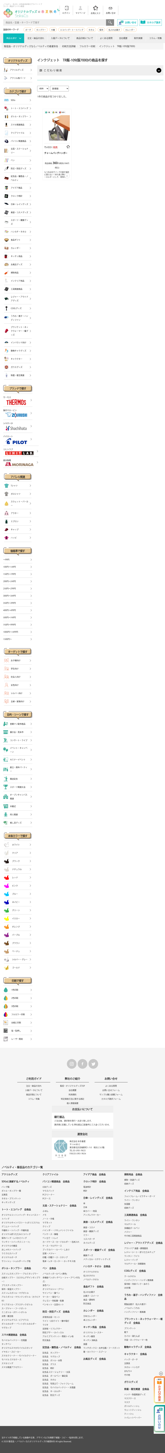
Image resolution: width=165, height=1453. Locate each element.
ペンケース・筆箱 (50, 1234)
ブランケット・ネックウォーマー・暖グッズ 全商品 (143, 1321)
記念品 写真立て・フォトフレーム (58, 1384)
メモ (44, 1215)
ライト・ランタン (132, 1200)
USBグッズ (47, 1187)
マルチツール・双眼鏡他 (135, 1264)
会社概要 (123, 38)
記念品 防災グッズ (51, 1395)
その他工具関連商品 (133, 1236)
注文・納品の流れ (35, 38)
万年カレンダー (90, 1316)
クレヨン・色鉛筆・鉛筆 (53, 1301)
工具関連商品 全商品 (135, 1215)
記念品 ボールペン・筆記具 (55, 1376)
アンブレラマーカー (92, 1215)
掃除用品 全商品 (133, 1174)
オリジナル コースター (93, 1332)
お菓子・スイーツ (91, 1296)
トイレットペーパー (133, 1418)
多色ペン (46, 1285)
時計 (85, 1191)
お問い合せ (111, 13)
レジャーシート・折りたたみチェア (139, 1252)
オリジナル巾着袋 (9, 1246)
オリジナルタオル (91, 1272)
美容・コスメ (89, 1227)
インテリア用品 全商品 (136, 1191)
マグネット (47, 1223)
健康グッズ (88, 1255)
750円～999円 (9, 625)
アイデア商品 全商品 (94, 1174)
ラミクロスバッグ (9, 1253)
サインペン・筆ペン (51, 1293)
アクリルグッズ (9, 1174)
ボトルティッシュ (132, 1406)
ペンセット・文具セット (53, 1305)
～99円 (6, 560)
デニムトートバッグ (10, 1226)
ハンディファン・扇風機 (135, 1312)
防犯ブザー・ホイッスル (53, 1332)
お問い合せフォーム (111, 1090)
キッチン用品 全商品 (94, 1327)
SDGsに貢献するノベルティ (15, 1181)
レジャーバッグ (131, 1260)
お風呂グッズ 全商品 (94, 1359)
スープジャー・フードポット (14, 1308)
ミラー (86, 1235)
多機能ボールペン (132, 1228)
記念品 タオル (49, 1380)
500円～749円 (9, 617)
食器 (85, 1344)
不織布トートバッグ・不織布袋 (15, 1230)
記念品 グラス (49, 1364)
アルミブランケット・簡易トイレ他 (58, 1336)
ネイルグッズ (89, 1243)
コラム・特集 (155, 38)
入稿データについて (60, 38)
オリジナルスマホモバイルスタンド (17, 1348)
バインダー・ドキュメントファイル (58, 1230)
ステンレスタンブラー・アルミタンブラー (20, 1274)
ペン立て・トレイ (50, 1238)
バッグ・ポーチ (131, 1359)
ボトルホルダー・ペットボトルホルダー (19, 1324)
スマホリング (7, 1363)
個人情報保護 (72, 1103)
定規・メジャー (49, 1253)
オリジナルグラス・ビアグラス (15, 1320)
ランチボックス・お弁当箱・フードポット (101, 1348)
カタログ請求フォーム (111, 1099)
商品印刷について (84, 38)
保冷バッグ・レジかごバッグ (14, 1238)
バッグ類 (5, 1187)
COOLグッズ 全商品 (135, 1271)
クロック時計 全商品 (94, 1181)
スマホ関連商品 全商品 (14, 1335)
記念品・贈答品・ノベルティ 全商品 (62, 1347)
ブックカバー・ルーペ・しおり (56, 1250)
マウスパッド (48, 1191)
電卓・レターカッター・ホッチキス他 (59, 1261)
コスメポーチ (89, 1239)
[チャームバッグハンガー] (57, 127)
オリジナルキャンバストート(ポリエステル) (21, 1223)
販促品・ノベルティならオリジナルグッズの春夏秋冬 (32, 1441)
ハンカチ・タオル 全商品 (96, 1266)
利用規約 (72, 1095)
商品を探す (11, 38)
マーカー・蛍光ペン (51, 1297)
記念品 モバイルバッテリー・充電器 (59, 1387)
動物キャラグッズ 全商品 (137, 1347)
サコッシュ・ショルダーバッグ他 (16, 1261)
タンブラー (41, 30)
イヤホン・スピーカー (11, 1352)
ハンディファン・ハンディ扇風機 (138, 1280)
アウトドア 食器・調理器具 (136, 1248)
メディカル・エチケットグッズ (96, 1259)
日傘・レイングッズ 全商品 (98, 1198)
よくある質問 (106, 38)
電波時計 (87, 1187)
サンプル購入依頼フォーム (111, 1095)
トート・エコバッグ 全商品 (16, 1209)
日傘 (85, 1207)
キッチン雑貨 (89, 1336)
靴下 (126, 1332)
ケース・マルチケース (52, 1246)
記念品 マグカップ (51, 1357)
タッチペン (6, 1344)
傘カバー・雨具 (90, 1211)
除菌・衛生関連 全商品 (136, 1389)
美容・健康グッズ (91, 1231)
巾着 (53, 30)
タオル (91, 30)
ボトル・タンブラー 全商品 (16, 1268)
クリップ (46, 1226)
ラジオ (45, 1325)
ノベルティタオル (91, 1279)
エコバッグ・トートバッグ (71, 30)
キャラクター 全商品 (135, 1354)
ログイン (66, 13)
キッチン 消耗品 (90, 1340)
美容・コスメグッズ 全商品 (98, 1222)
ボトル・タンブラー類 (11, 1191)
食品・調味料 (89, 1300)
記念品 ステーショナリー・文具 (56, 1372)
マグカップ (6, 1328)
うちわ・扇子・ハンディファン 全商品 (143, 1297)
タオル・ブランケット (11, 1198)
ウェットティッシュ (132, 1410)
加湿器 (127, 1204)
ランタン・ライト (132, 1256)
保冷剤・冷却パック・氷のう (136, 1284)
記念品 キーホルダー (52, 1391)
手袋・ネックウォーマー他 (135, 1340)
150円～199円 (9, 574)
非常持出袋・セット (51, 1317)
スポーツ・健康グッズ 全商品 (99, 1250)
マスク (127, 1402)
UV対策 (127, 1288)
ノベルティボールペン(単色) (55, 1274)
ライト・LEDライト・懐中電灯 (56, 1321)
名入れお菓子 (114, 30)
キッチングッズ (8, 1202)
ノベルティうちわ (132, 1308)
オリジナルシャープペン (53, 1289)
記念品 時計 (48, 1368)
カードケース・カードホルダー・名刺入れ (61, 1242)
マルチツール (130, 1224)
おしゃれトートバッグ (11, 1250)
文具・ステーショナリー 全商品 (59, 1205)
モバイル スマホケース (11, 1359)
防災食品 (46, 1340)
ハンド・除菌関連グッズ (135, 1394)
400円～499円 (9, 610)
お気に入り (95, 13)
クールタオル (130, 1276)
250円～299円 (9, 588)
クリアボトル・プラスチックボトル (17, 1305)
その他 (127, 1375)
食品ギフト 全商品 (93, 1286)
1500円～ (7, 639)
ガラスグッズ (131, 1382)
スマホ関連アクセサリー (12, 1367)
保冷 (101, 30)
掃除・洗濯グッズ (132, 1180)
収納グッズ (129, 1184)
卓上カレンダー (90, 1320)
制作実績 (138, 38)
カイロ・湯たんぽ (132, 1336)
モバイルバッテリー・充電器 (14, 1340)
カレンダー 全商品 (93, 1311)
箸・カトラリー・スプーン (95, 1352)
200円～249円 (9, 581)
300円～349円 (9, 596)
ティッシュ (129, 1414)
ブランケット (130, 1328)
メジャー (128, 1232)
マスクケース (130, 1398)
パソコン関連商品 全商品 (56, 1181)
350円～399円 (9, 603)
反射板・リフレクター (52, 1329)
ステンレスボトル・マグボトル (15, 1293)
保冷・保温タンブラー (11, 1289)
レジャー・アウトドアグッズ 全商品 (143, 1243)
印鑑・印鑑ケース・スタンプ (55, 1257)
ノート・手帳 (48, 1219)
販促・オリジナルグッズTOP (72, 1086)
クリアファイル (50, 1174)
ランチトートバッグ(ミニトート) (16, 1242)
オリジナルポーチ (9, 1257)
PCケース (47, 1198)
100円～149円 (9, 567)
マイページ (80, 13)
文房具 (4, 1195)
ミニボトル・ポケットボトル (14, 1312)
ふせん (45, 1211)
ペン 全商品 (49, 1268)
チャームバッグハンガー (55, 153)
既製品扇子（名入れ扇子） (135, 1304)
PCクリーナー (48, 1195)
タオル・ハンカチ (132, 1367)
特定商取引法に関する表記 (72, 1099)
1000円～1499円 (10, 632)
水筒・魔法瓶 (7, 1316)
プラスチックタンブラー (12, 1285)
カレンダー (130, 30)
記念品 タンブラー (51, 1353)
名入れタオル (89, 1276)
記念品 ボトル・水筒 (52, 1360)
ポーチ (28, 30)
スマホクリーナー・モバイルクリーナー (19, 1356)
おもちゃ (128, 1371)
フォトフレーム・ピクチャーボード (139, 1196)
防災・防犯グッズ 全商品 (56, 1311)
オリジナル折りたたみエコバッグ (16, 1234)
